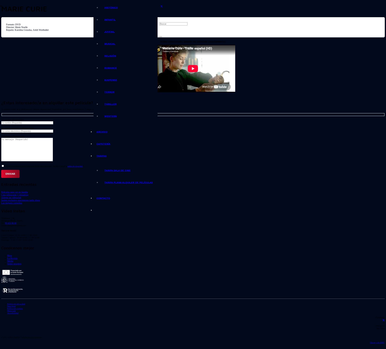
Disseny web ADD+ (377, 343)
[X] (161, 6)
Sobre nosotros (14, 263)
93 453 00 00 (10, 223)
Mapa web (11, 311)
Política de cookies (15, 309)
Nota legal (11, 306)
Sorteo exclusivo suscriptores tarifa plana (20, 200)
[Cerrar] (161, 36)
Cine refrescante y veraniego (14, 195)
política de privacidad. (75, 166)
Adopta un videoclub (11, 197)
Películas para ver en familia (14, 192)
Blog (9, 255)
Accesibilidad (13, 313)
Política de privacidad (16, 304)
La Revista (12, 258)
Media (10, 261)
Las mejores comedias (11, 203)
